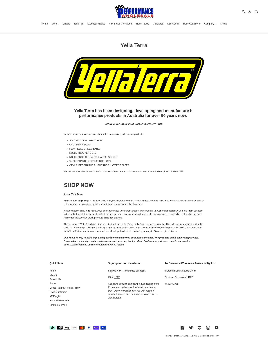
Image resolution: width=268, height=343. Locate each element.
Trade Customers (58, 292)
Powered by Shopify (210, 336)
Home (52, 270)
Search (53, 275)
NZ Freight (54, 296)
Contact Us (55, 279)
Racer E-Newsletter (59, 300)
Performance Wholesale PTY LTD (187, 336)
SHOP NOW (79, 185)
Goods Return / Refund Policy (64, 287)
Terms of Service (58, 304)
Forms (52, 283)
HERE (117, 277)
